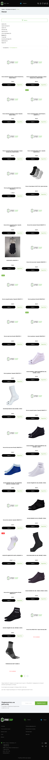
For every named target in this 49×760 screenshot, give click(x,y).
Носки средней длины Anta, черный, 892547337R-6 (36, 151)
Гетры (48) (4, 37)
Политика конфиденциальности (31, 726)
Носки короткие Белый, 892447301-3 (12, 336)
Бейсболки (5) (5, 40)
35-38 (33, 180)
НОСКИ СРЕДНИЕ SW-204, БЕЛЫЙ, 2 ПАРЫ (36, 482)
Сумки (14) (4, 27)
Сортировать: (6, 47)
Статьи (2, 734)
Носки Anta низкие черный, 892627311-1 (12, 520)
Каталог (28, 719)
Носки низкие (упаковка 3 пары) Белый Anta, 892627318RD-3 (12, 77)
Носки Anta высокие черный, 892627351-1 (36, 262)
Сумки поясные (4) (5, 25)
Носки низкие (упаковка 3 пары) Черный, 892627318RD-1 (13, 114)
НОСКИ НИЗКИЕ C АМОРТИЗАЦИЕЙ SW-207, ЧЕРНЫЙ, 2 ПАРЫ (36, 446)
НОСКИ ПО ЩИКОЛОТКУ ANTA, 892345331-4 (12, 555)
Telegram (24, 3)
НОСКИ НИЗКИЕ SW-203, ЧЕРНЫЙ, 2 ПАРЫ (36, 518)
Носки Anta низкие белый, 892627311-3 (36, 225)
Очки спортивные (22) (6, 33)
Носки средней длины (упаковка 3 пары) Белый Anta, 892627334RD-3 (12, 151)
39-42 (36, 180)
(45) (4, 35)
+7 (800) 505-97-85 (6, 745)
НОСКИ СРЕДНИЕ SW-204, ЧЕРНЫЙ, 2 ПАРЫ (12, 627)
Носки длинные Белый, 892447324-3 (36, 299)
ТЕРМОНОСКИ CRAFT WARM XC (12, 663)
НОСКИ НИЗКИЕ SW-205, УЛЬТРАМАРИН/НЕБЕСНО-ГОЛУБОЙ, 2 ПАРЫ (12, 483)
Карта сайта (27, 734)
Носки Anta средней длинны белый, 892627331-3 (12, 593)
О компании (3, 726)
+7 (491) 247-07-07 (6, 749)
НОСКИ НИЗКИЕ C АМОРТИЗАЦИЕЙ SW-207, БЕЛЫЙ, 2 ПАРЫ (36, 372)
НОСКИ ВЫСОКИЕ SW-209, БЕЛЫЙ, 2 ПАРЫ (12, 408)
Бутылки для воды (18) (6, 39)
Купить (9, 84)
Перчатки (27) (5, 31)
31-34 (35, 550)
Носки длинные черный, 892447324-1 (36, 336)
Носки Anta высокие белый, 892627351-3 (12, 447)
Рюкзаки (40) (4, 29)
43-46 (40, 180)
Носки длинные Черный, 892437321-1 (12, 373)
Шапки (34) (4, 24)
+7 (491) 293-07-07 (6, 744)
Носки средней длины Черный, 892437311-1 (36, 410)
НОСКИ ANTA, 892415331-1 (13, 260)
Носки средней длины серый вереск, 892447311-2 (36, 114)
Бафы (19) (4, 42)
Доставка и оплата (4, 731)
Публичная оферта (29, 731)
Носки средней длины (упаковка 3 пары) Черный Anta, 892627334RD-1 (36, 77)
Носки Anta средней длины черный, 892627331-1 (12, 225)
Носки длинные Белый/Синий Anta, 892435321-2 (12, 188)
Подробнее (19, 84)
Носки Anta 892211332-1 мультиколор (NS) (36, 629)
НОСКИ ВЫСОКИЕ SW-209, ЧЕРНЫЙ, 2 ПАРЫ (36, 555)
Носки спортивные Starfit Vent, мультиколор (36, 186)
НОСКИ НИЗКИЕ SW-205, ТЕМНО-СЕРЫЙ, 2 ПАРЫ (36, 590)
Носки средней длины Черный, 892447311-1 (12, 299)
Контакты (2, 737)
